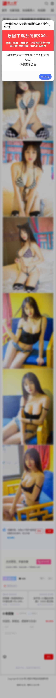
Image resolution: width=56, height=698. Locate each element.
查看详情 (45, 76)
